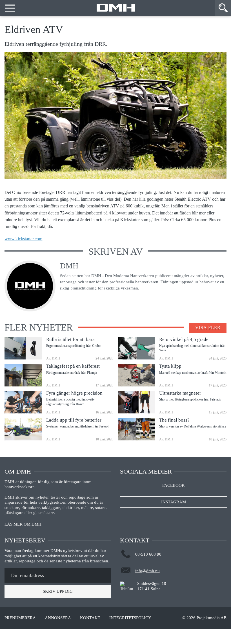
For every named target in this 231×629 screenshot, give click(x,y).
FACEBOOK (173, 485)
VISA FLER (208, 327)
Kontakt (90, 618)
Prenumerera (20, 618)
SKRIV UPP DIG (58, 591)
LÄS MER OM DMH (23, 524)
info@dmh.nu (147, 571)
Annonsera (58, 618)
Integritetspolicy (130, 618)
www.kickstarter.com (23, 238)
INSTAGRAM (173, 502)
